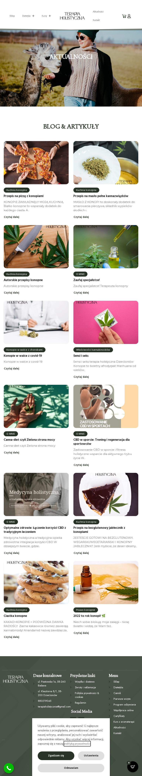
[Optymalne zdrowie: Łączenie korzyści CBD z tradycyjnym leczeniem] (36, 494)
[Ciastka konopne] (36, 582)
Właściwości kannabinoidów (93, 350)
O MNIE (80, 274)
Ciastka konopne (15, 616)
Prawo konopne (85, 610)
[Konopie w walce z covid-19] (36, 322)
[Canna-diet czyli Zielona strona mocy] (36, 406)
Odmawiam (71, 768)
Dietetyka (26, 16)
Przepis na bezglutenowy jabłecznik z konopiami (99, 530)
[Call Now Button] (9, 768)
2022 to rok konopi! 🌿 (89, 616)
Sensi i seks (81, 355)
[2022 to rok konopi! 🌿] (105, 582)
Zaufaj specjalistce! (86, 280)
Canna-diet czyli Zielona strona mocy (29, 439)
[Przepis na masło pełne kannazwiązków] (105, 162)
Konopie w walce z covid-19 (23, 355)
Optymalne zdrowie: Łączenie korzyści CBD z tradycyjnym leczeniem (35, 530)
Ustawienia (91, 755)
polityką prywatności (77, 743)
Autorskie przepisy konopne (23, 280)
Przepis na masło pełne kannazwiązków (100, 196)
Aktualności (98, 11)
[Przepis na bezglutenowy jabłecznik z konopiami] (105, 494)
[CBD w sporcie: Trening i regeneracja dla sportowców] (105, 406)
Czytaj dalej (11, 217)
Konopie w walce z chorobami (24, 350)
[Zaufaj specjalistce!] (105, 246)
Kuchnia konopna (16, 190)
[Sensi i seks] (105, 322)
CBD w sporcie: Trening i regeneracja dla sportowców (101, 441)
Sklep (12, 16)
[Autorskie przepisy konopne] (36, 246)
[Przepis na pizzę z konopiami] (36, 162)
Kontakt (96, 20)
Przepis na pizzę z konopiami (23, 196)
